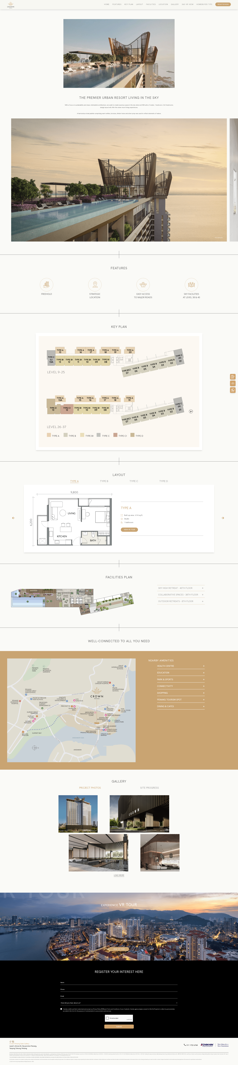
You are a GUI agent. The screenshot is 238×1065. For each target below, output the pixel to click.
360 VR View (188, 4)
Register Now (223, 4)
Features (117, 4)
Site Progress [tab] (149, 787)
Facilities (151, 4)
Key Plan (128, 4)
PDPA (33, 1061)
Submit (119, 1026)
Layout (139, 4)
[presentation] (13, 518)
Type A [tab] (74, 481)
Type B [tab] (104, 481)
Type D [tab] (163, 481)
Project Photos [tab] (90, 787)
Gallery (175, 4)
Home (106, 4)
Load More (119, 875)
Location (163, 4)
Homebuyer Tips (204, 4)
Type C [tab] (134, 481)
